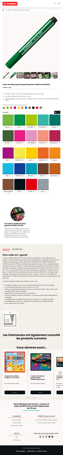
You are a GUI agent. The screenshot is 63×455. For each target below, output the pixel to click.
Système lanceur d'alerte (17, 425)
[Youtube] (49, 437)
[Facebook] (43, 437)
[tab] (7, 249)
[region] (31, 46)
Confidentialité (31, 451)
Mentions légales (20, 451)
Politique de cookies (41, 451)
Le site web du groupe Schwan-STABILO (46, 422)
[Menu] (59, 3)
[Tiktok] (46, 437)
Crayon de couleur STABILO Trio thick (11, 377)
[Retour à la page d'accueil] (10, 4)
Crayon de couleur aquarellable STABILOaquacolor (37, 377)
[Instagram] (40, 437)
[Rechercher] (54, 3)
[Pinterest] (52, 437)
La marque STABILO (16, 420)
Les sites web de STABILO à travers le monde (46, 420)
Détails (15, 392)
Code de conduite (17, 422)
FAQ (17, 437)
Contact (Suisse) (17, 440)
